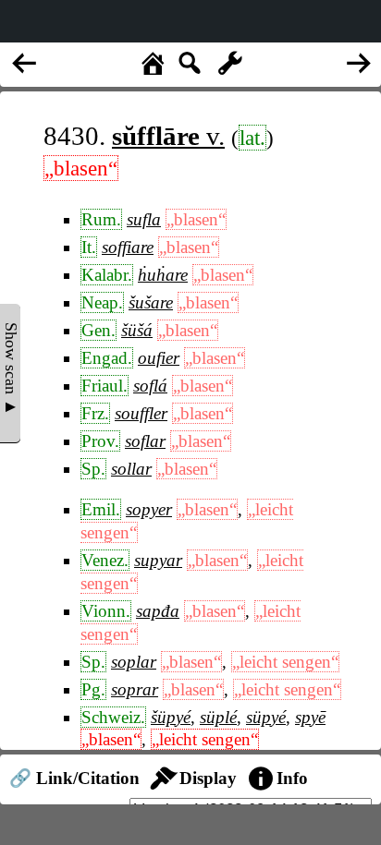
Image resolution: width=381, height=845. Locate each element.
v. (168, 136)
